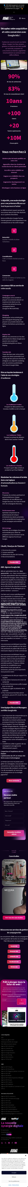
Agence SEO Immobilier (7, 1105)
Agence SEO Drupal (6, 1080)
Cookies (9, 1185)
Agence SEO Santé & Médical (9, 1109)
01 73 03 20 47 (5, 1139)
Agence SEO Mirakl (6, 1075)
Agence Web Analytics (7, 1057)
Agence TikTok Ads (6, 1059)
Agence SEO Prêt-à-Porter (8, 1107)
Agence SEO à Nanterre (7, 1046)
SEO (2, 1037)
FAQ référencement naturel (8, 1044)
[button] (25, 1155)
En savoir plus (5, 1130)
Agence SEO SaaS (6, 1103)
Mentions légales (15, 1185)
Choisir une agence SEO (7, 1040)
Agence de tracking (6, 1055)
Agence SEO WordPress (7, 1069)
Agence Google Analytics (8, 1053)
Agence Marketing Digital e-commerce (11, 1114)
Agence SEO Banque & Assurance (10, 1111)
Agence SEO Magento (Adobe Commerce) (12, 1071)
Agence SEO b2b (5, 1101)
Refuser (14, 1177)
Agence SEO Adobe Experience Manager (12, 1078)
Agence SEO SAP (5, 1073)
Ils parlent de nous (6, 1132)
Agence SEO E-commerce (8, 1096)
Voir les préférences (14, 1181)
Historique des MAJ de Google (9, 1042)
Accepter (14, 1172)
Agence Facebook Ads (7, 1050)
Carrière (6, 1134)
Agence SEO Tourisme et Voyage (10, 1098)
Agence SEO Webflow (7, 1084)
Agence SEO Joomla (6, 1082)
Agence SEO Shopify (6, 1067)
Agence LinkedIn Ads (6, 1048)
